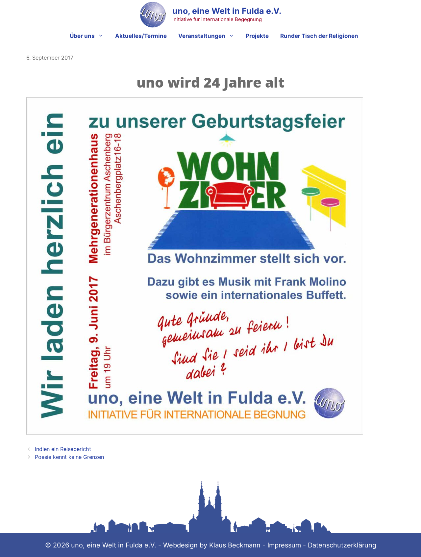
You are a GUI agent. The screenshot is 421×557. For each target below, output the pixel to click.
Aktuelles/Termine (141, 36)
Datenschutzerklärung (342, 545)
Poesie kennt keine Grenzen (69, 457)
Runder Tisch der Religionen (319, 36)
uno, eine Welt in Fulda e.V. (226, 11)
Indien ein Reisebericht (63, 449)
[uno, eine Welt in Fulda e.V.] (153, 14)
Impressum (284, 545)
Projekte (257, 36)
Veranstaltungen (201, 36)
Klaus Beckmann (235, 545)
